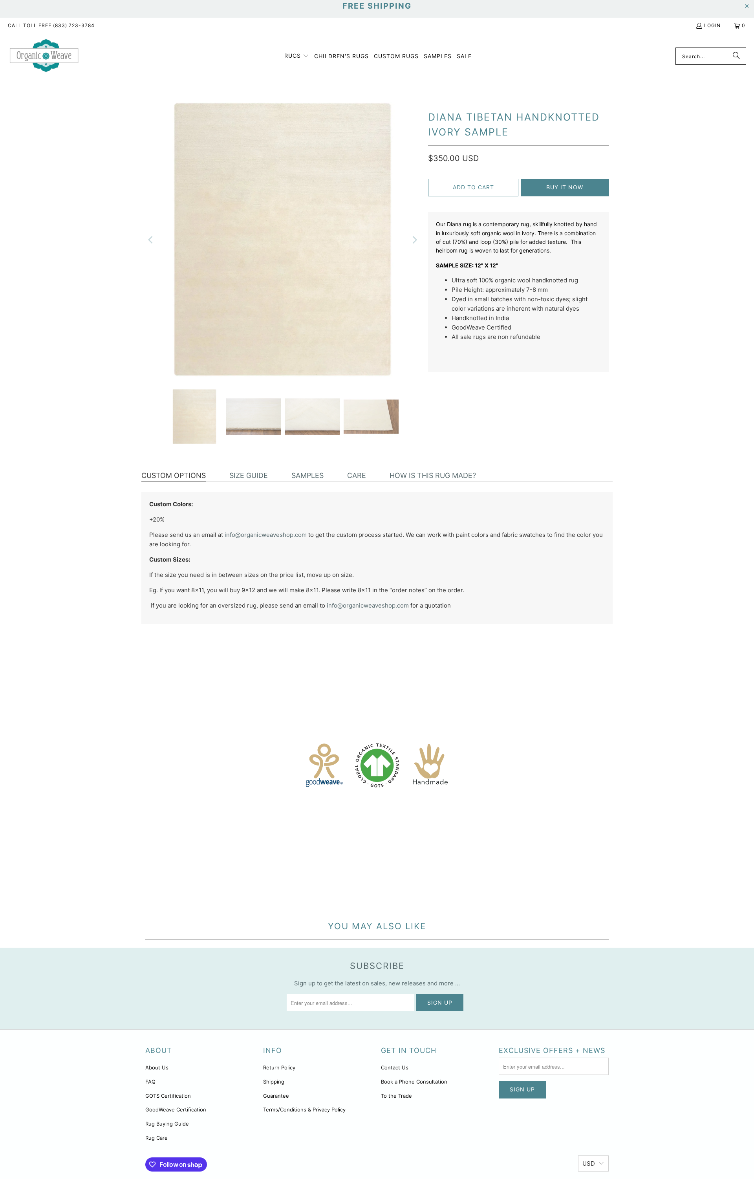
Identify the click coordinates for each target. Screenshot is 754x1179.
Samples (307, 475)
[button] (296, 56)
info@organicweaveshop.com (266, 534)
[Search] (736, 56)
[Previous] (151, 240)
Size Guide (248, 475)
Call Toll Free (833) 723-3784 (51, 25)
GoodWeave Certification (175, 1109)
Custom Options (173, 475)
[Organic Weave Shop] (44, 56)
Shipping (273, 1081)
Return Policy (279, 1067)
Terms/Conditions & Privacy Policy (304, 1109)
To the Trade (396, 1096)
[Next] (414, 240)
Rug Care (156, 1138)
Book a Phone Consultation (414, 1081)
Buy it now (564, 187)
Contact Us (394, 1067)
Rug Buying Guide (167, 1123)
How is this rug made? (433, 475)
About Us (156, 1067)
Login (712, 25)
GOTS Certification (168, 1096)
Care (356, 475)
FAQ (150, 1081)
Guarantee (276, 1096)
